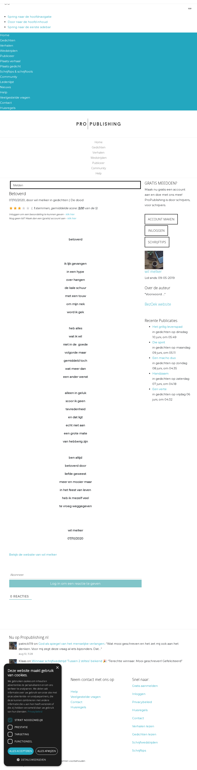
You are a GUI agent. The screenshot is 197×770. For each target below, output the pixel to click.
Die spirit (158, 342)
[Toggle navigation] (189, 8)
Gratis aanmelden (145, 686)
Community (8, 77)
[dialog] (33, 715)
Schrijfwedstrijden (145, 742)
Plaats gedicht (10, 66)
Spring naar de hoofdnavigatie (30, 16)
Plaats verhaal (10, 61)
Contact (6, 103)
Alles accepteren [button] (20, 751)
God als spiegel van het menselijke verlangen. (71, 643)
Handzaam (160, 373)
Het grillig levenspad (167, 327)
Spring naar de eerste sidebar (29, 27)
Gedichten (7, 40)
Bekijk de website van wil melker (33, 554)
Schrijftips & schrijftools (16, 71)
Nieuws (5, 87)
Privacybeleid (142, 702)
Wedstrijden (9, 51)
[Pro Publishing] (98, 124)
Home (4, 35)
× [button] (57, 667)
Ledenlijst (7, 82)
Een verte (159, 389)
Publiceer (7, 56)
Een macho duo (164, 358)
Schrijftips (139, 750)
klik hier (70, 214)
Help (3, 92)
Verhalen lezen (143, 726)
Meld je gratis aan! (13, 8)
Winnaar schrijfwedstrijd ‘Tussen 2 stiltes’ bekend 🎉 (69, 661)
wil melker (153, 271)
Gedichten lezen (144, 734)
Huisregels (7, 108)
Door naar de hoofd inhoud (28, 22)
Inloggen (138, 694)
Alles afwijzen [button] (47, 751)
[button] (33, 759)
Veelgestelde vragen (15, 97)
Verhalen (6, 45)
